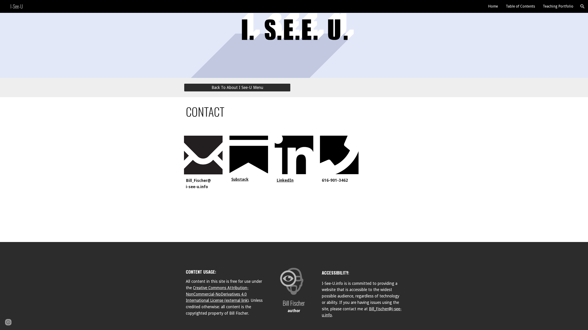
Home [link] (493, 6)
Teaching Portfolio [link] (558, 6)
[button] (582, 6)
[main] (294, 114)
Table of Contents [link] (520, 6)
